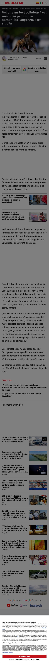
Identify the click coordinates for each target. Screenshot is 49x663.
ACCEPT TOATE (24, 656)
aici (17, 636)
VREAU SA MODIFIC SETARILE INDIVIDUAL (24, 660)
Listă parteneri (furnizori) (7, 652)
